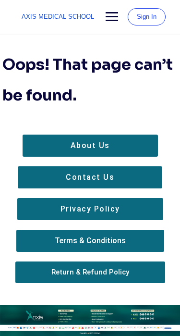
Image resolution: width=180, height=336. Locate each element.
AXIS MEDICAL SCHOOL (58, 16)
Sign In (146, 16)
